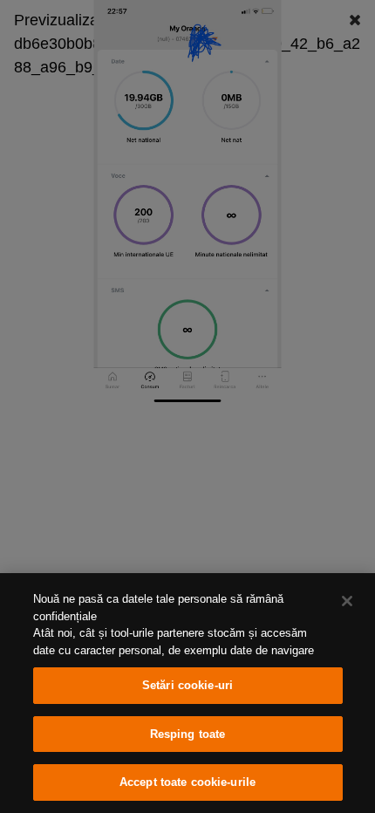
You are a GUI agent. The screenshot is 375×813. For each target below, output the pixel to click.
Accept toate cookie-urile (187, 782)
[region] (187, 693)
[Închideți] (347, 601)
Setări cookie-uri (187, 685)
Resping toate (188, 734)
